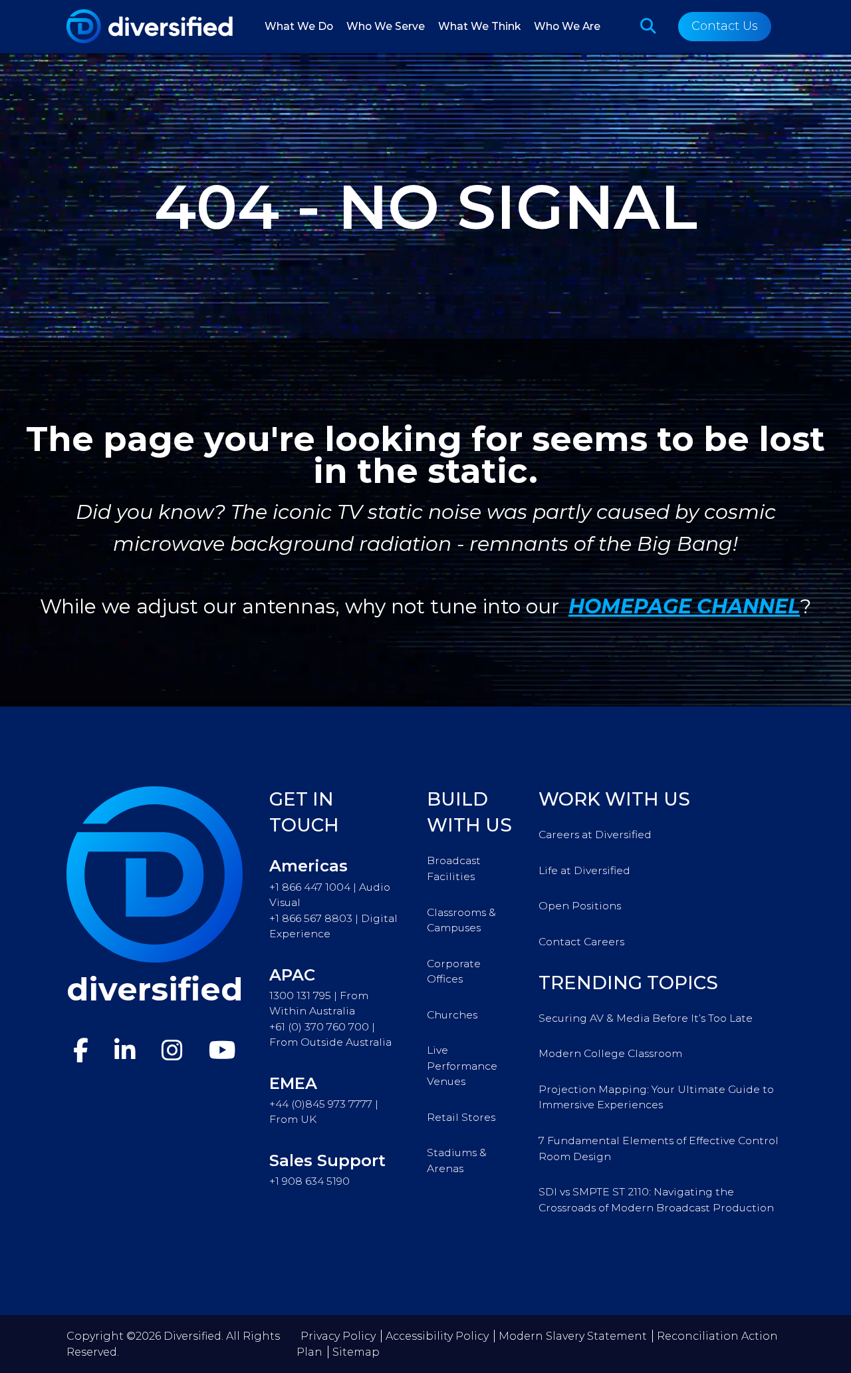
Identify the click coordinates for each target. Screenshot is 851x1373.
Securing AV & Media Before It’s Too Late (646, 1018)
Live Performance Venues (462, 1066)
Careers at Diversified (595, 834)
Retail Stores (461, 1117)
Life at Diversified (584, 870)
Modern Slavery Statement (573, 1336)
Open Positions (580, 905)
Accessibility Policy (437, 1336)
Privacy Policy (338, 1336)
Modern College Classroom (610, 1053)
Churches (452, 1014)
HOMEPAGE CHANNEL (684, 606)
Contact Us (724, 26)
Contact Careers (581, 941)
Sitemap (356, 1352)
